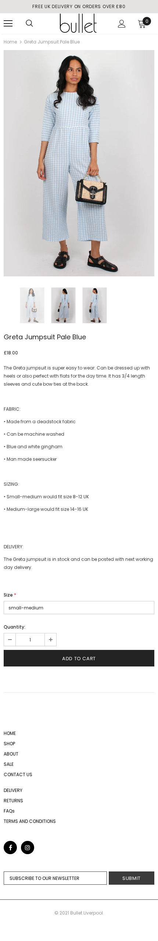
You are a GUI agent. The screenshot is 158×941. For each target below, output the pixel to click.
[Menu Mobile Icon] (8, 23)
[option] (79, 163)
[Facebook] (10, 847)
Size (10, 595)
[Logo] (78, 23)
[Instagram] (27, 847)
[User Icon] (122, 24)
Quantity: (14, 627)
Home (10, 42)
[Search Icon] (29, 23)
